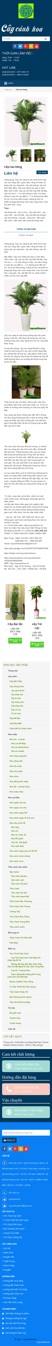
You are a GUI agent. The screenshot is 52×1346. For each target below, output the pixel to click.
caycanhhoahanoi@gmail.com (23, 543)
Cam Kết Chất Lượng (12, 1302)
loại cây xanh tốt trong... (16, 1323)
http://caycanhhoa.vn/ (33, 525)
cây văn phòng (32, 249)
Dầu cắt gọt (38, 1045)
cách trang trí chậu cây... (16, 1332)
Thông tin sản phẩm (26, 229)
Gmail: (7, 543)
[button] (46, 39)
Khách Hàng (8, 1265)
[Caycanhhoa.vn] (26, 10)
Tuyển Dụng (9, 1261)
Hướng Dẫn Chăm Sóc (13, 1293)
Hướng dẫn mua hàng (13, 1280)
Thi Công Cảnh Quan (12, 1224)
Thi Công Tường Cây (12, 1237)
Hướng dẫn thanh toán (13, 1285)
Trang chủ (8, 89)
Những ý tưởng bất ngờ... (16, 1318)
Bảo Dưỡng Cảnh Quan (14, 1228)
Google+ (7, 1269)
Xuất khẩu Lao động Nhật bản (28, 1042)
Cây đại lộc (15, 624)
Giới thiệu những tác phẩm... (17, 1313)
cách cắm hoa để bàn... (15, 1328)
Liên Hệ (6, 1248)
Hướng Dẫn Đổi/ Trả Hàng (15, 1289)
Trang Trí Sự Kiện (11, 1233)
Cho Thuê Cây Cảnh (12, 1215)
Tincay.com (8, 1042)
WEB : (7, 563)
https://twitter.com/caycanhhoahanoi (20, 553)
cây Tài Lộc (37, 626)
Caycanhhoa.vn (43, 1342)
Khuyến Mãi (8, 1257)
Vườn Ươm (8, 1252)
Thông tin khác (26, 235)
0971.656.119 (28, 517)
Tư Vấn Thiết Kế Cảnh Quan (15, 1220)
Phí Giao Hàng (9, 1298)
